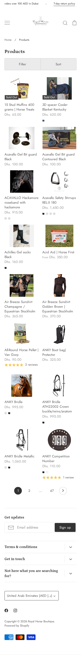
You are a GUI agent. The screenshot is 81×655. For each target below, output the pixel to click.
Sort (58, 64)
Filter (22, 64)
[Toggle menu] (7, 23)
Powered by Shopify (16, 625)
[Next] (63, 492)
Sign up (65, 527)
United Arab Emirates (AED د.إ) (29, 595)
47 (52, 490)
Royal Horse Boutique (41, 621)
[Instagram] (15, 610)
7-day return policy (63, 4)
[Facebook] (6, 610)
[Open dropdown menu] (70, 547)
